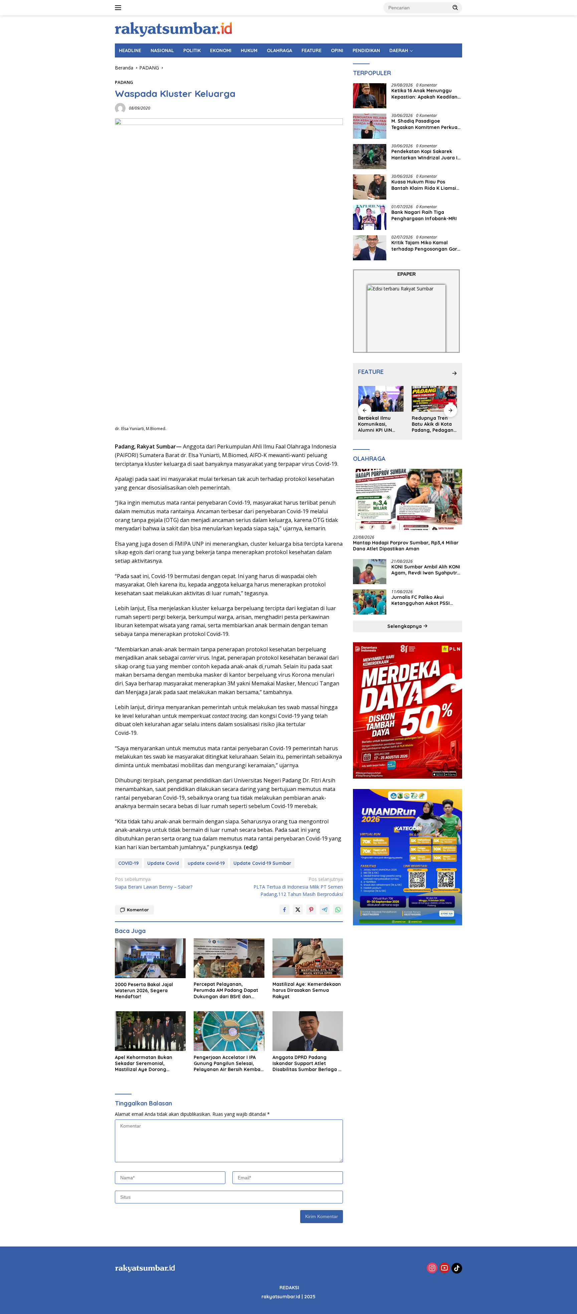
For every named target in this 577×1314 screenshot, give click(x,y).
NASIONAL (162, 50)
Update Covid (163, 863)
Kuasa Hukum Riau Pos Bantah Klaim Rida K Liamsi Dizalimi (423, 185)
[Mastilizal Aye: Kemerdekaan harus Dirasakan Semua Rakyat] (307, 958)
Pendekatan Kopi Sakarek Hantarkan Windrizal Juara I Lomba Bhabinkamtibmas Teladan (424, 155)
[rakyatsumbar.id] (173, 29)
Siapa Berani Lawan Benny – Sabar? (153, 883)
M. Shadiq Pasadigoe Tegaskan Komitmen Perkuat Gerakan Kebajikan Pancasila (425, 124)
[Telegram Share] (325, 910)
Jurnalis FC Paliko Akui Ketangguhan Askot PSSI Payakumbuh (420, 600)
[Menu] (119, 7)
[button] (455, 7)
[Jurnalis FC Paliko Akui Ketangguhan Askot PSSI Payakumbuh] (369, 602)
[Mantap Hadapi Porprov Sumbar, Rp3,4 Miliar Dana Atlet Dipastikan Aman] (407, 499)
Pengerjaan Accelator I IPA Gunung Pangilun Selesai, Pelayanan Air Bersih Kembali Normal (228, 1063)
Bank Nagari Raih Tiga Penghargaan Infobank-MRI (424, 216)
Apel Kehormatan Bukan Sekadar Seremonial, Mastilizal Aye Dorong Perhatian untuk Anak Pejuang (143, 1063)
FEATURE (312, 50)
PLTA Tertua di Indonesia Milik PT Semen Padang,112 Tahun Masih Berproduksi (298, 886)
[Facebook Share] (284, 910)
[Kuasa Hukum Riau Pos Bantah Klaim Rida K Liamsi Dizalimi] (369, 187)
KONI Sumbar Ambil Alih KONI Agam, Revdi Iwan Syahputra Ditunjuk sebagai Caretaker (425, 570)
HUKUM (249, 50)
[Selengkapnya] (454, 373)
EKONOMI (220, 50)
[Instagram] (432, 1268)
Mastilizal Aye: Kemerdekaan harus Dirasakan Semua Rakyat (306, 990)
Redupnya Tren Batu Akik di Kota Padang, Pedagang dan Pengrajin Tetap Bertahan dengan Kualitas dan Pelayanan (434, 424)
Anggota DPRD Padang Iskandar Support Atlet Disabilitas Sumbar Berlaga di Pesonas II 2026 (307, 1063)
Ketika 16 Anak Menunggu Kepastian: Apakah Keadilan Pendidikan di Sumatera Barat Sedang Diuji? (424, 94)
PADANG (124, 82)
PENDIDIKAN (366, 50)
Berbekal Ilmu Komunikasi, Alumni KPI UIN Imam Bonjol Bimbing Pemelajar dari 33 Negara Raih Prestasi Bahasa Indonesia (380, 424)
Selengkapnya (405, 626)
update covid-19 (206, 863)
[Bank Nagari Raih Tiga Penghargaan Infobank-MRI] (369, 217)
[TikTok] (456, 1268)
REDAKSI (289, 1288)
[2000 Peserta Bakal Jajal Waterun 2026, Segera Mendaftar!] (150, 958)
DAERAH (398, 50)
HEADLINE (130, 50)
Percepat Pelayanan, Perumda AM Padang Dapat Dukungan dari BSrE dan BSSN (226, 990)
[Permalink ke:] (120, 108)
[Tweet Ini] (298, 910)
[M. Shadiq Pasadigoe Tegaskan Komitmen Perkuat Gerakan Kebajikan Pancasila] (369, 126)
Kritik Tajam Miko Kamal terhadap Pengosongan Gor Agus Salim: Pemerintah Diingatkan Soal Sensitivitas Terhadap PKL (424, 246)
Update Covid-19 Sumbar (262, 863)
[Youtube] (444, 1268)
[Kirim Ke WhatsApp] (338, 910)
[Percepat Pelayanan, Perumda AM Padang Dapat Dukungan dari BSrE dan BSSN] (229, 958)
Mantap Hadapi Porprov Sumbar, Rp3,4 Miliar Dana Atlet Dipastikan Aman (405, 546)
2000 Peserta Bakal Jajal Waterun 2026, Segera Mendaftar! (144, 990)
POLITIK (192, 50)
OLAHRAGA (279, 50)
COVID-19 (128, 863)
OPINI (337, 50)
